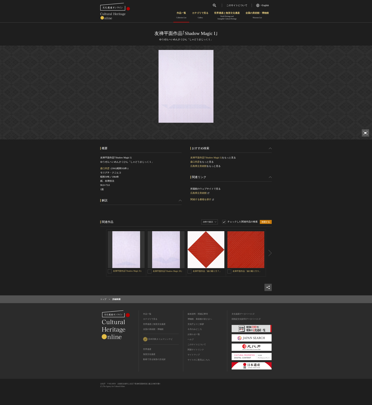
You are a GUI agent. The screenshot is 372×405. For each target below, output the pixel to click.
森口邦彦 (105, 168)
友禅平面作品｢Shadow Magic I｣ (206, 157)
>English (265, 5)
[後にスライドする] (269, 253)
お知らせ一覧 (194, 334)
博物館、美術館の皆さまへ (200, 319)
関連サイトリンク (196, 350)
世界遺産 (147, 349)
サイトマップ (194, 355)
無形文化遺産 (149, 354)
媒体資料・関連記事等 (198, 314)
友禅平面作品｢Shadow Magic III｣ (167, 271)
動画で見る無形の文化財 (154, 359)
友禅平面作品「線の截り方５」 (247, 271)
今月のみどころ (195, 329)
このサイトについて (236, 5)
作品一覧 (181, 15)
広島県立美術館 (198, 166)
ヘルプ (191, 339)
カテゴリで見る (200, 15)
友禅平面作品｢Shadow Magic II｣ (127, 271)
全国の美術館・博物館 (257, 15)
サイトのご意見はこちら (199, 360)
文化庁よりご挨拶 (196, 324)
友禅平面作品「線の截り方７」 (207, 271)
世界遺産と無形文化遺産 (227, 16)
